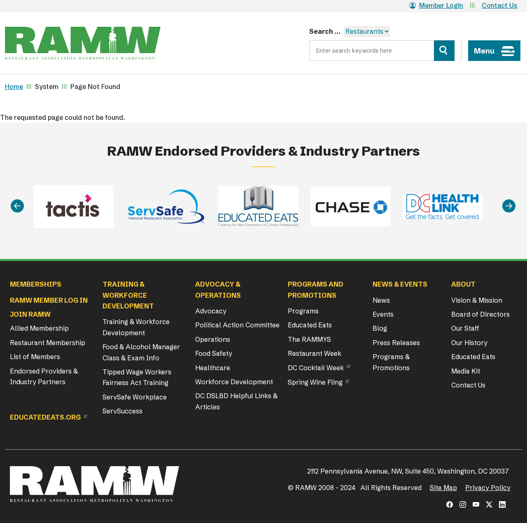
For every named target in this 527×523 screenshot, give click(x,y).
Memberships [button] (35, 284)
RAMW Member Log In (49, 300)
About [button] (463, 284)
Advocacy (210, 311)
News (381, 300)
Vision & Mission (476, 300)
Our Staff (465, 328)
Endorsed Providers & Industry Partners (44, 376)
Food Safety (213, 353)
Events (383, 314)
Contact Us (499, 5)
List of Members (35, 357)
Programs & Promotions (391, 362)
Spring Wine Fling (315, 382)
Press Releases (396, 343)
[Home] (83, 43)
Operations (212, 339)
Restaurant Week (314, 353)
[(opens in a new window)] (449, 504)
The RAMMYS (309, 339)
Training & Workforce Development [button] (128, 295)
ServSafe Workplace (135, 397)
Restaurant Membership (47, 343)
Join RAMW (30, 314)
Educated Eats (310, 325)
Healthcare (212, 368)
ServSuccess (122, 411)
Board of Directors (480, 314)
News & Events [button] (400, 284)
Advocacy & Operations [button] (218, 289)
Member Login (441, 5)
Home (14, 86)
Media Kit (465, 371)
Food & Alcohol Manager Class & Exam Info (141, 352)
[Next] (509, 206)
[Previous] (17, 206)
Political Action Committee (237, 325)
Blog (380, 328)
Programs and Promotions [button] (315, 289)
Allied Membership (39, 328)
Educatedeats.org (45, 417)
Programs (303, 311)
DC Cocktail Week (316, 368)
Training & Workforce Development (136, 327)
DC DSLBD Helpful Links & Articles (236, 401)
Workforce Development (234, 382)
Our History (469, 343)
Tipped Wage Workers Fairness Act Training (137, 377)
